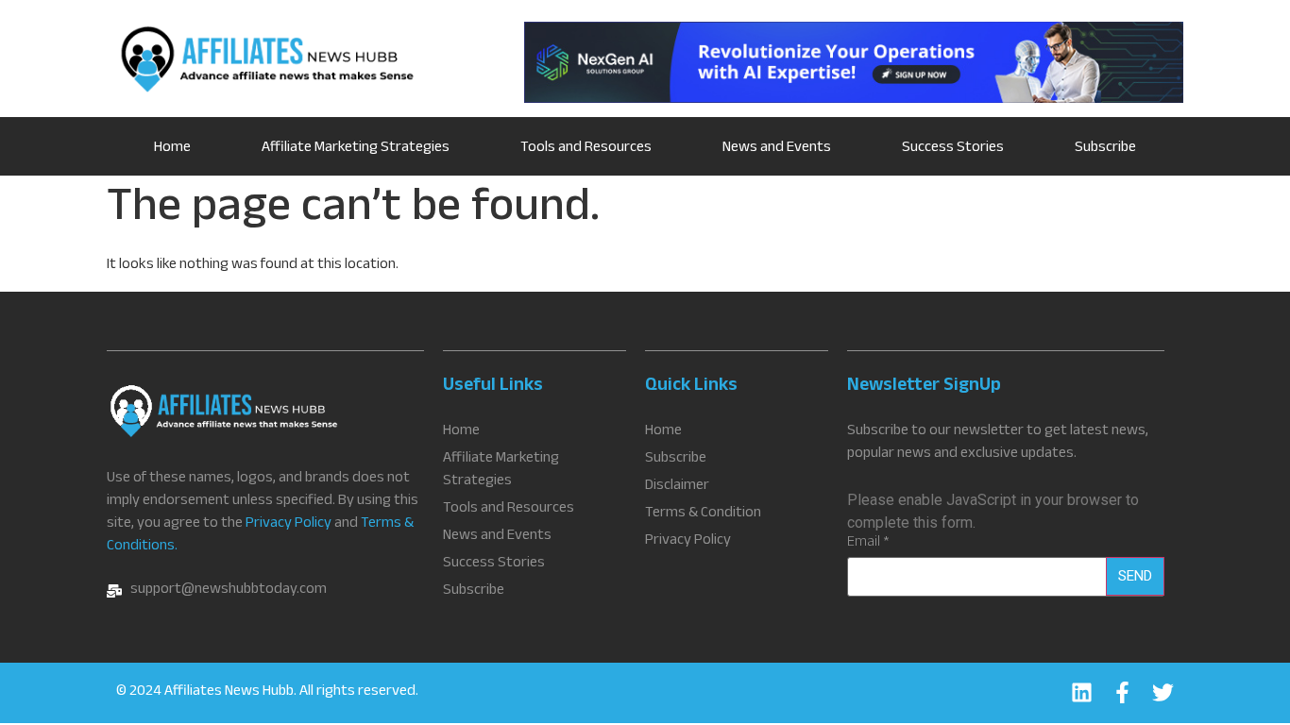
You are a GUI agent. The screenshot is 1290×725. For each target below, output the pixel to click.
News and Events (776, 148)
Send (1135, 575)
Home (172, 148)
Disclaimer (677, 487)
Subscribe (1105, 148)
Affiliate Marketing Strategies (356, 148)
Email (868, 543)
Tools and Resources (586, 148)
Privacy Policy (288, 524)
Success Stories (953, 148)
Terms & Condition (703, 514)
